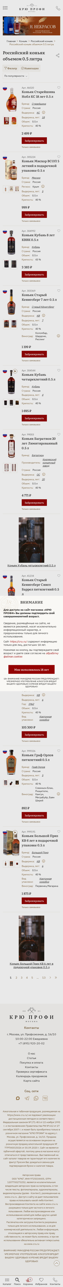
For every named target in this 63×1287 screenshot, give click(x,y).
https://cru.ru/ (18, 641)
